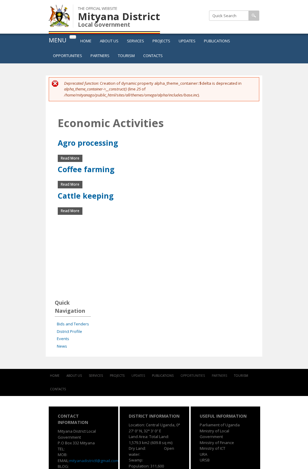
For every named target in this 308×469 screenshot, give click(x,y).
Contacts (153, 55)
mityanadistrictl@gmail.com (94, 460)
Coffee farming (86, 169)
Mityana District (119, 16)
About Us (109, 41)
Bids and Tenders (73, 324)
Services (135, 41)
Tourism (126, 55)
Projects (161, 41)
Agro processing (88, 143)
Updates (187, 41)
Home (85, 41)
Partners (100, 55)
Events (63, 338)
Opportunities (67, 55)
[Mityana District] (59, 23)
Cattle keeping (86, 195)
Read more (71, 158)
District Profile (69, 331)
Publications (217, 41)
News (62, 346)
